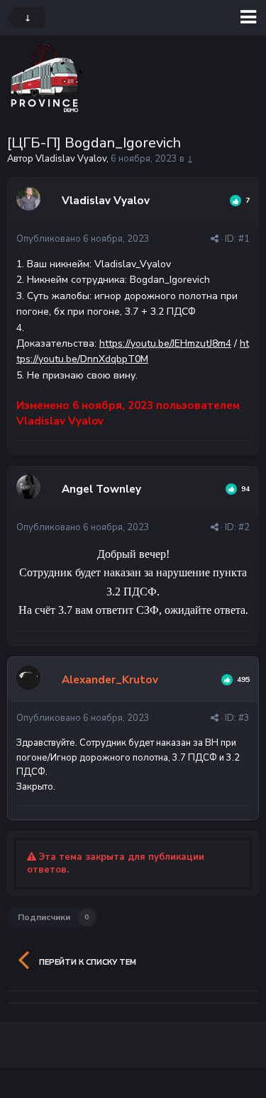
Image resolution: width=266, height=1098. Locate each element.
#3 (244, 718)
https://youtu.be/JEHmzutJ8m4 (165, 343)
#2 (244, 527)
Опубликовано (83, 239)
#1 (244, 239)
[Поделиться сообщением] (214, 239)
